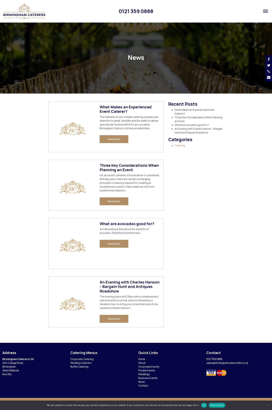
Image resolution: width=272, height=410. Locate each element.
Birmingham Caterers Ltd (18, 359)
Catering (180, 145)
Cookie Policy (217, 405)
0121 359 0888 (136, 11)
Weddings (144, 374)
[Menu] (265, 11)
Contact (143, 385)
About (141, 363)
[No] (268, 405)
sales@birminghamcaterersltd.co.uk (227, 363)
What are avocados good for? (192, 125)
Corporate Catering (82, 359)
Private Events (146, 370)
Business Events (148, 378)
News (141, 381)
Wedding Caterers (81, 363)
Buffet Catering (79, 366)
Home (141, 359)
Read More (114, 139)
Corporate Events (148, 366)
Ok (204, 405)
